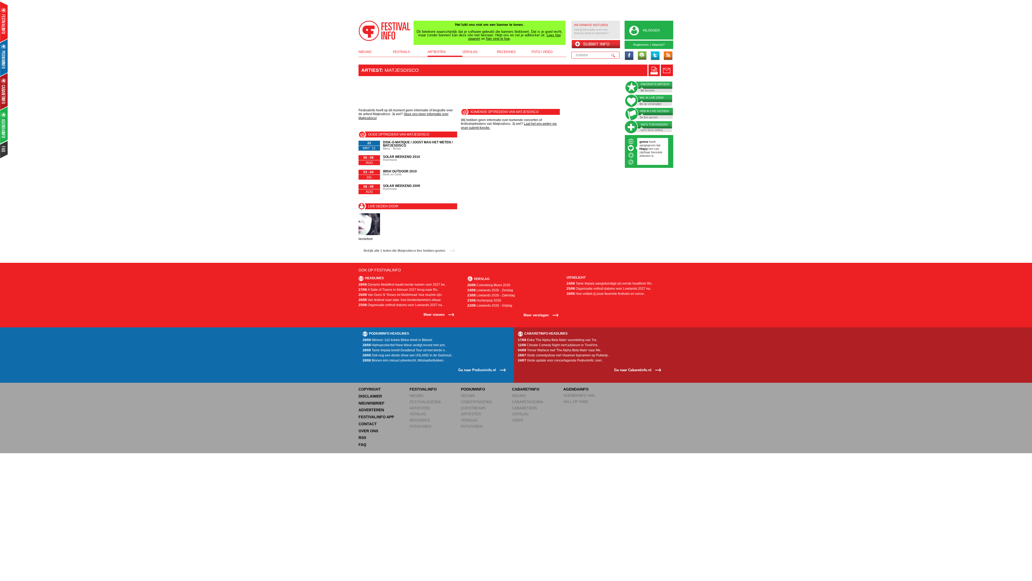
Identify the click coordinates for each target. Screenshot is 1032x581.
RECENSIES (420, 420)
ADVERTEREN (371, 410)
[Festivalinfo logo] (385, 31)
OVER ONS (368, 431)
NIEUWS (417, 396)
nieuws (365, 52)
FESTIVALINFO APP (376, 417)
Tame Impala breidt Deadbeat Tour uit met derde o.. (404, 350)
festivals (401, 52)
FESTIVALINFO (423, 389)
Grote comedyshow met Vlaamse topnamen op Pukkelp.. (564, 355)
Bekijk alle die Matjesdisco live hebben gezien (404, 250)
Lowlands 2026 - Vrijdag (489, 305)
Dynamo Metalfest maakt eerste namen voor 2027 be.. (402, 284)
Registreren (640, 44)
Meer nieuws (434, 315)
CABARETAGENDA (527, 402)
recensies (506, 52)
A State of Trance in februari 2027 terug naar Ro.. (399, 289)
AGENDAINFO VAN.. (580, 396)
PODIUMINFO (473, 389)
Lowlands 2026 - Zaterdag (491, 295)
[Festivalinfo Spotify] (642, 56)
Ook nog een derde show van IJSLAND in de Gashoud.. (408, 355)
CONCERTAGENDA (476, 402)
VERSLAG (418, 414)
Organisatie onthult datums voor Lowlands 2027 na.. (401, 305)
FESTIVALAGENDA (425, 402)
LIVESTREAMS (473, 408)
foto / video (542, 52)
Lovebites (646, 148)
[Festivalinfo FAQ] (4, 149)
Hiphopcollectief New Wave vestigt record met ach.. (404, 345)
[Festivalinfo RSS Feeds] (667, 56)
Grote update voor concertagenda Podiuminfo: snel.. (560, 360)
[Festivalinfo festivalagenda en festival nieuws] (4, 21)
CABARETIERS (524, 408)
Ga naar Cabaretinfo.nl (632, 370)
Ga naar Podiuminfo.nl (477, 370)
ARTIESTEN (419, 408)
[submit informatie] (595, 44)
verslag (470, 52)
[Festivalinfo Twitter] (655, 56)
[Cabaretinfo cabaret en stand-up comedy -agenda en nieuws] (4, 91)
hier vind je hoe (498, 39)
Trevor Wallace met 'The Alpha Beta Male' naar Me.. (560, 350)
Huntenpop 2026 (484, 300)
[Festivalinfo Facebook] (629, 56)
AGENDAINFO (576, 389)
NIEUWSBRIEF (372, 403)
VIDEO (517, 420)
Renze (643, 141)
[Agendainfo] (4, 125)
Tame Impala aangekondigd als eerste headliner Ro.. (610, 283)
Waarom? (658, 44)
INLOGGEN (651, 30)
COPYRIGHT (370, 389)
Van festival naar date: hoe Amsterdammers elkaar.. (400, 300)
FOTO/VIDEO (420, 426)
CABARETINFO (525, 389)
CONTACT (368, 424)
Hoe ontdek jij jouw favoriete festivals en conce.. (606, 293)
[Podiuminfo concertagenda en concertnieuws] (4, 57)
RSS (362, 437)
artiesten (437, 52)
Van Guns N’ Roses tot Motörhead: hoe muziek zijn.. (401, 294)
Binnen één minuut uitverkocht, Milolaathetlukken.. (404, 360)
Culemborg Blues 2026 (488, 285)
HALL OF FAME (576, 402)
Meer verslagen (536, 315)
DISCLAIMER (370, 396)
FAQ (362, 444)
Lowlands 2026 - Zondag (490, 290)
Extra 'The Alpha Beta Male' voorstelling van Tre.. (558, 340)
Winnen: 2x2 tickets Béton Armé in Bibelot (397, 340)
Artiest (371, 70)
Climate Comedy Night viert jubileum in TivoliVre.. (558, 345)
